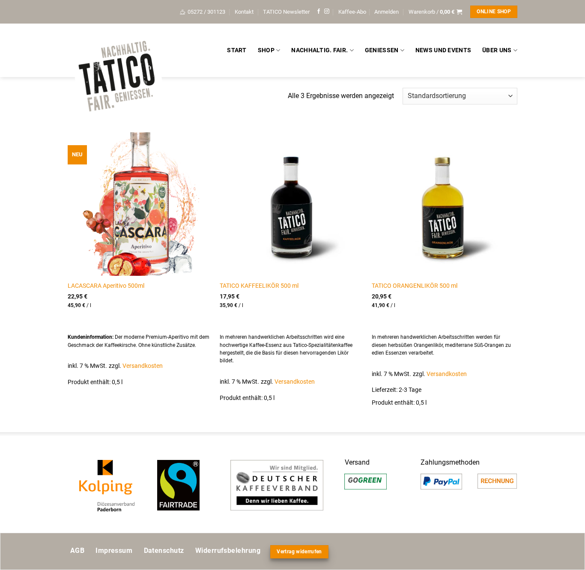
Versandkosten (142, 366)
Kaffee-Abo (352, 12)
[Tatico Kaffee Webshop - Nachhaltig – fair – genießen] (117, 77)
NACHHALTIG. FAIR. (319, 50)
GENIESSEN (382, 50)
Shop (266, 50)
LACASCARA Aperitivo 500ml (106, 285)
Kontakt (244, 12)
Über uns (496, 50)
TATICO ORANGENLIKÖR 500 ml (414, 285)
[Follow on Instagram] (326, 12)
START (236, 50)
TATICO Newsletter (286, 12)
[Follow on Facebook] (318, 12)
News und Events (443, 50)
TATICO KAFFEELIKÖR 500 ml (259, 285)
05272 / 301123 (206, 12)
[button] (386, 12)
